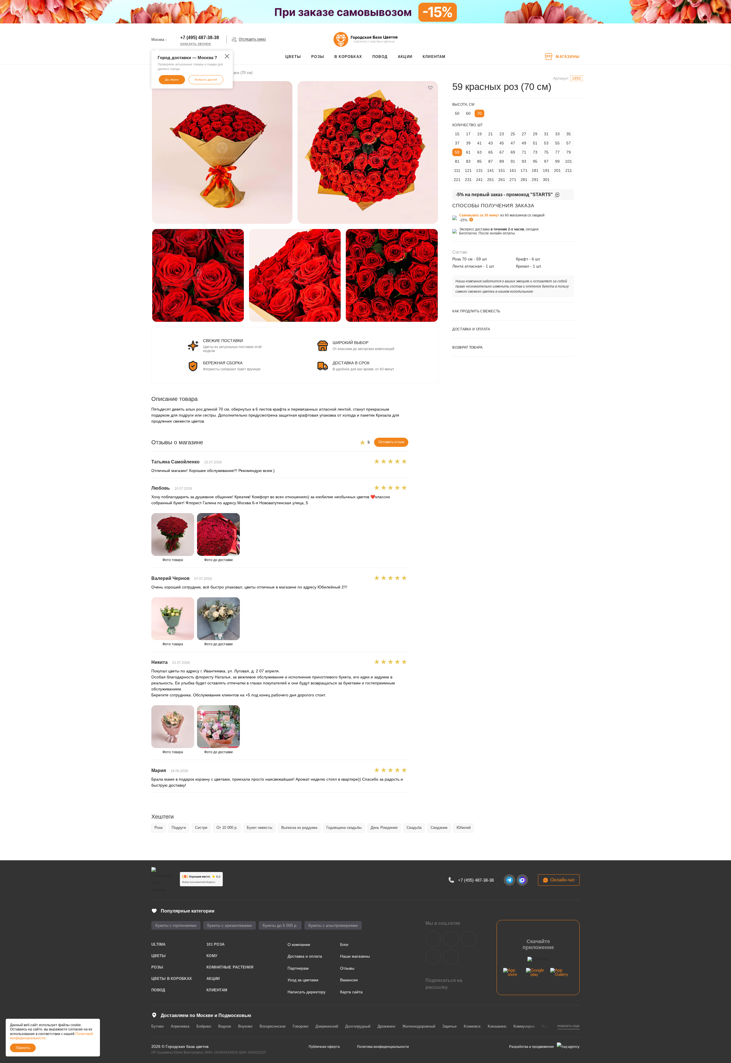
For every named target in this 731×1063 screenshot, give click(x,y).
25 (513, 134)
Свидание (439, 827)
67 (501, 152)
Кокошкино (497, 1026)
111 (457, 170)
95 (535, 161)
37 (457, 143)
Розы (157, 967)
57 (568, 143)
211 (568, 170)
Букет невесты (259, 827)
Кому (211, 956)
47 (513, 143)
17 (468, 134)
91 (513, 161)
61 (468, 152)
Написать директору (307, 992)
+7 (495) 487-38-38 (199, 37)
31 (546, 134)
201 (557, 170)
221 (457, 179)
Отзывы (347, 968)
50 (457, 113)
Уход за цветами (303, 980)
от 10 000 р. (227, 827)
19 (479, 134)
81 (457, 161)
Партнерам (298, 968)
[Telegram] (509, 880)
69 (513, 152)
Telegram (451, 939)
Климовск (472, 1026)
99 (557, 161)
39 (468, 143)
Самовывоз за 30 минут (479, 215)
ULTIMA (158, 944)
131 (479, 170)
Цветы (158, 956)
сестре (201, 827)
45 (501, 143)
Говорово (300, 1026)
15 (457, 134)
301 (546, 179)
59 (457, 152)
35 (568, 134)
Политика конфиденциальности (383, 1047)
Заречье (449, 1026)
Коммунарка (524, 1026)
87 (490, 161)
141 (490, 170)
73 (535, 152)
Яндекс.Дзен (433, 956)
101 (568, 161)
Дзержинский (327, 1026)
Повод (158, 990)
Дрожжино (386, 1026)
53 (546, 143)
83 (468, 161)
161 (512, 170)
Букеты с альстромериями (333, 925)
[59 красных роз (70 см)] (222, 152)
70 (479, 113)
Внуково (245, 1026)
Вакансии (349, 980)
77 (557, 152)
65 (490, 152)
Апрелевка (180, 1026)
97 (546, 161)
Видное (224, 1026)
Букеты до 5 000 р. (280, 925)
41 (479, 143)
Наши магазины (355, 956)
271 (512, 179)
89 (501, 161)
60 (468, 113)
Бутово (157, 1026)
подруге (179, 827)
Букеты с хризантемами (229, 925)
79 (568, 152)
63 (479, 152)
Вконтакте (433, 939)
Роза (158, 827)
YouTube (468, 939)
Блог (344, 944)
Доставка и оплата (305, 956)
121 (468, 170)
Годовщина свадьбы (344, 827)
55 (557, 143)
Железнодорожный (418, 1026)
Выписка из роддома (299, 827)
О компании (299, 944)
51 (535, 143)
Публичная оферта (324, 1047)
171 (524, 170)
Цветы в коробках (171, 978)
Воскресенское (273, 1026)
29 (535, 134)
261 (501, 179)
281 (524, 179)
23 (501, 134)
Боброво (203, 1026)
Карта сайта (351, 992)
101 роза (215, 944)
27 (524, 134)
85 (479, 161)
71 (524, 152)
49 (524, 143)
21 (490, 134)
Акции (213, 978)
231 (468, 179)
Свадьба (414, 827)
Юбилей (464, 827)
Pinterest (451, 956)
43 (490, 143)
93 (524, 161)
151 (501, 170)
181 (535, 170)
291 (535, 179)
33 (557, 134)
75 (546, 152)
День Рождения (384, 827)
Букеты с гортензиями (175, 925)
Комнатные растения (229, 967)
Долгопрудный (357, 1026)
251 (490, 179)
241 (479, 179)
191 (546, 170)
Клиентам (216, 990)
